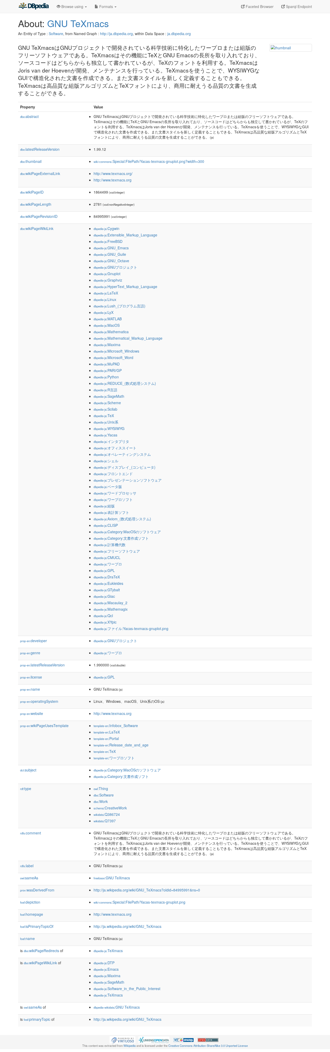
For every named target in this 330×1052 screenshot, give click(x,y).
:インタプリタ (111, 441)
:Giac (104, 596)
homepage (31, 914)
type (25, 788)
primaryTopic (37, 1019)
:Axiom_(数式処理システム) (122, 518)
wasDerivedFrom (37, 889)
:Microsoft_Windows (116, 351)
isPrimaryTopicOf (36, 926)
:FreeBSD (108, 241)
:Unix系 (106, 422)
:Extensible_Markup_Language (125, 234)
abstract (29, 116)
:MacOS (107, 325)
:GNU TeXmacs (112, 877)
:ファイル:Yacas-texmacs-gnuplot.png (131, 628)
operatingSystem (39, 701)
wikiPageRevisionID (38, 216)
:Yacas (105, 434)
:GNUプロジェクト (115, 267)
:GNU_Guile (110, 254)
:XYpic (105, 622)
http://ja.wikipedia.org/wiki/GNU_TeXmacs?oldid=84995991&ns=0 (147, 889)
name (30, 689)
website (31, 713)
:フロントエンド (113, 473)
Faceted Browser (259, 6)
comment (30, 832)
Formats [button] (106, 6)
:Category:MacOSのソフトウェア (127, 531)
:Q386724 (107, 814)
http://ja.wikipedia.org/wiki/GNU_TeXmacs (127, 926)
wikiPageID (32, 192)
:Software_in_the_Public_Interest (127, 988)
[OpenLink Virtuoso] (122, 1039)
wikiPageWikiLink (36, 228)
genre (30, 652)
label (27, 865)
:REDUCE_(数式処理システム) (125, 383)
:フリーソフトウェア (117, 551)
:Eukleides (108, 583)
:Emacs (106, 969)
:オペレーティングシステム (122, 454)
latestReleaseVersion (40, 149)
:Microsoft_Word (113, 357)
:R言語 (105, 389)
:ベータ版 (108, 486)
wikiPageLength (35, 204)
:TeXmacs (108, 950)
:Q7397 (105, 820)
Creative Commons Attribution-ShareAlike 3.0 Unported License (208, 1045)
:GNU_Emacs (111, 247)
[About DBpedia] (33, 6)
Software (56, 33)
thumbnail (31, 161)
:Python (106, 376)
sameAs (29, 877)
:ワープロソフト (113, 499)
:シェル (106, 460)
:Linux (105, 299)
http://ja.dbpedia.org (116, 33)
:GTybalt (107, 589)
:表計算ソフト (111, 512)
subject (28, 769)
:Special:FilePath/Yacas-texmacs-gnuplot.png (139, 902)
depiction (30, 902)
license (31, 677)
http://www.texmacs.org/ (113, 173)
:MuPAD (107, 363)
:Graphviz (108, 280)
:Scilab (105, 409)
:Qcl (103, 615)
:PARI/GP (108, 370)
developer (33, 640)
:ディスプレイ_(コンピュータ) (124, 467)
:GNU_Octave (111, 260)
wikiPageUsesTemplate (44, 725)
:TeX (104, 415)
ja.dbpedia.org (179, 33)
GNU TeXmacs (78, 23)
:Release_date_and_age (121, 744)
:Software (104, 795)
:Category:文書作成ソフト (121, 538)
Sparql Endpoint (298, 6)
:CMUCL (107, 557)
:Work (101, 801)
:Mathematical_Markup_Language (128, 338)
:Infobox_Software (116, 725)
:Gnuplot (107, 273)
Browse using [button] (72, 6)
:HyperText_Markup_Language (125, 286)
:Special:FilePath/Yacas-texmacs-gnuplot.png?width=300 (149, 161)
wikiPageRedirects (41, 950)
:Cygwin (106, 228)
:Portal (106, 738)
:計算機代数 (110, 544)
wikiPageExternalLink (40, 173)
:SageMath (109, 396)
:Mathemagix (111, 609)
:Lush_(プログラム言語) (119, 305)
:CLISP (106, 525)
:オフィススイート (115, 447)
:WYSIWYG (109, 428)
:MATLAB (108, 318)
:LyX (103, 312)
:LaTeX (106, 293)
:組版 (104, 505)
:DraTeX (107, 576)
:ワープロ (108, 564)
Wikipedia (129, 1045)
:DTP (104, 962)
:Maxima (107, 344)
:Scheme (107, 402)
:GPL (104, 570)
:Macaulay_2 (110, 602)
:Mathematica (111, 331)
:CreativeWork (110, 807)
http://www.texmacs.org (112, 179)
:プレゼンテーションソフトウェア (128, 480)
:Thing (101, 788)
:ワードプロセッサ (115, 493)
